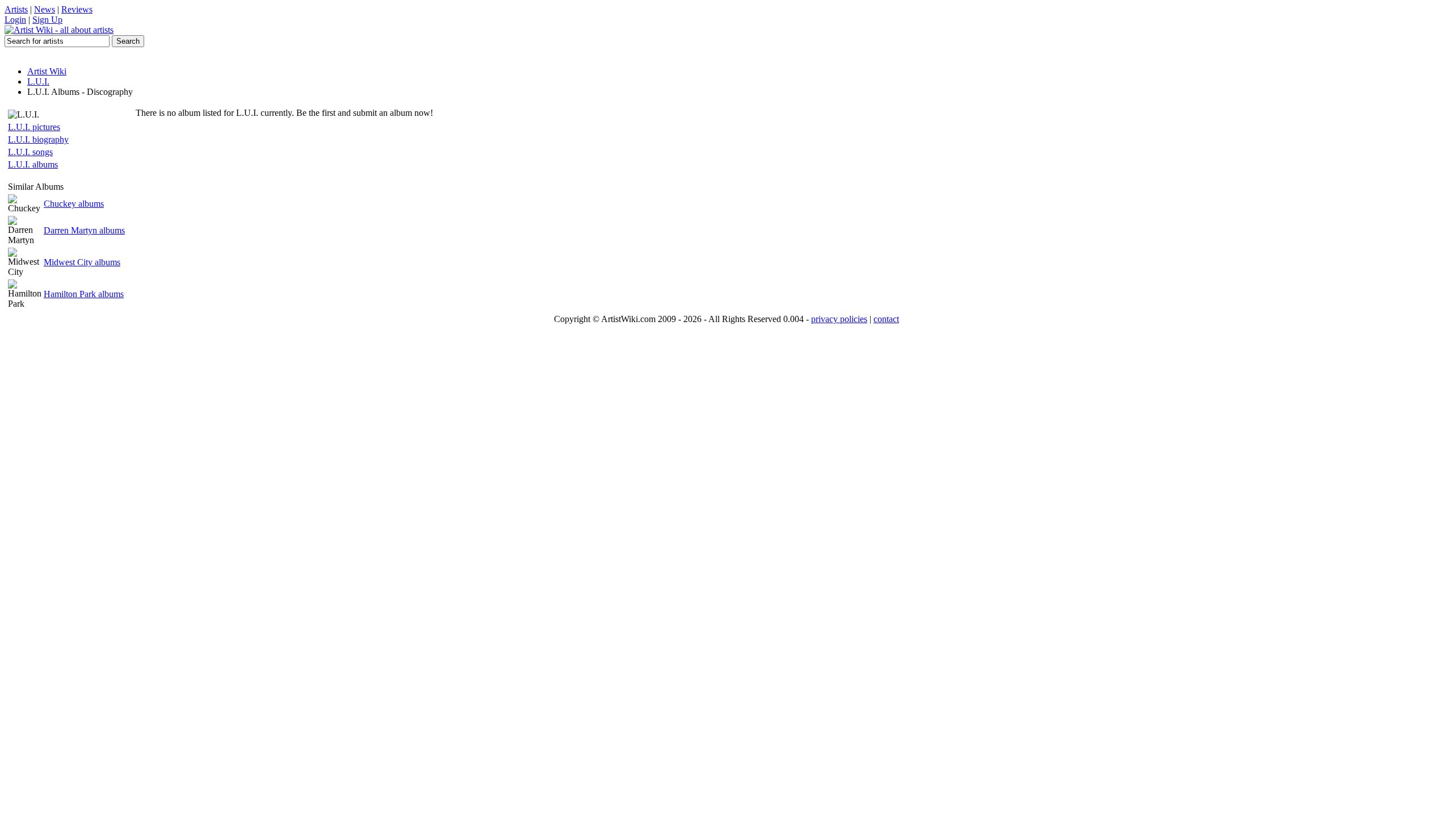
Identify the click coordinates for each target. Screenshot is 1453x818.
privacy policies (839, 319)
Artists (16, 9)
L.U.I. (38, 81)
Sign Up (47, 19)
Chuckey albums (74, 203)
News (44, 9)
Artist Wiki (46, 71)
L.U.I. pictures (34, 127)
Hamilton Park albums (84, 294)
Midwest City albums (82, 262)
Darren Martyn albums (84, 230)
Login (15, 19)
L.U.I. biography (38, 139)
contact (886, 319)
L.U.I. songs (30, 152)
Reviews (77, 9)
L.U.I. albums (33, 164)
